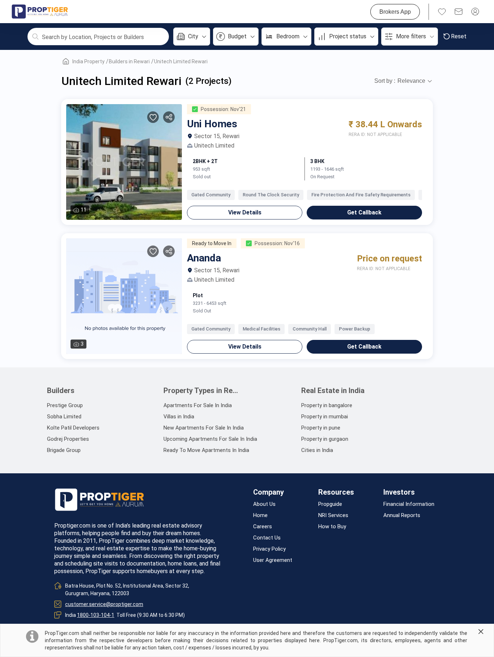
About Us (264, 504)
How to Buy (332, 526)
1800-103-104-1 (95, 615)
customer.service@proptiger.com (104, 604)
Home (260, 515)
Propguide (330, 504)
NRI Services (333, 515)
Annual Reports (401, 515)
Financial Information (408, 504)
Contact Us (267, 538)
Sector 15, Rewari (216, 136)
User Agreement (272, 560)
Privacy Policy (269, 549)
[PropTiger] (39, 11)
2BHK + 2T (205, 161)
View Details (244, 212)
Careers (262, 526)
